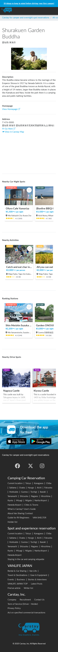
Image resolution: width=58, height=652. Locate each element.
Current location (15, 483)
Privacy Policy (14, 608)
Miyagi (19, 500)
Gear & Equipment (38, 575)
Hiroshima (45, 496)
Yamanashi (12, 496)
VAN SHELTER (39, 518)
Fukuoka (48, 488)
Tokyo (28, 483)
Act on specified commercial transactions (26, 613)
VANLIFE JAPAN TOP (18, 584)
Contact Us (39, 600)
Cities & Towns (31, 505)
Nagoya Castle (11, 391)
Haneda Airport (14, 505)
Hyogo (31, 488)
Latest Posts (36, 584)
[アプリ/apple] (16, 441)
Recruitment (25, 600)
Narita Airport (40, 500)
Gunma (24, 492)
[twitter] (30, 465)
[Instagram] (42, 465)
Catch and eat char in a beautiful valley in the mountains (19, 267)
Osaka (22, 488)
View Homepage (9, 109)
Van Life (33, 571)
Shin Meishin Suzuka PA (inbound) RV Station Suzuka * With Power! (19, 325)
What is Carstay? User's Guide (22, 509)
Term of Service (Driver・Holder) (23, 604)
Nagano (34, 496)
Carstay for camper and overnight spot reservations (25, 18)
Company (12, 600)
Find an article (14, 588)
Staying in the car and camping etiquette (26, 559)
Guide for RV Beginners (18, 518)
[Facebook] (17, 465)
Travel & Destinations (17, 575)
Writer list (28, 588)
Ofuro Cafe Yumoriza (17, 208)
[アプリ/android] (41, 441)
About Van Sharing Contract (20, 513)
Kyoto (10, 500)
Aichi (39, 488)
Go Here (9, 129)
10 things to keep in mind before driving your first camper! (29, 3)
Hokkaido (13, 492)
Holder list (12, 522)
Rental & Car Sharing (17, 571)
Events (11, 580)
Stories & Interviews (37, 580)
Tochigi (33, 492)
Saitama (12, 488)
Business (21, 580)
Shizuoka (24, 496)
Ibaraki (43, 492)
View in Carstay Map (14, 132)
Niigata (28, 500)
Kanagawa (38, 483)
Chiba (48, 483)
